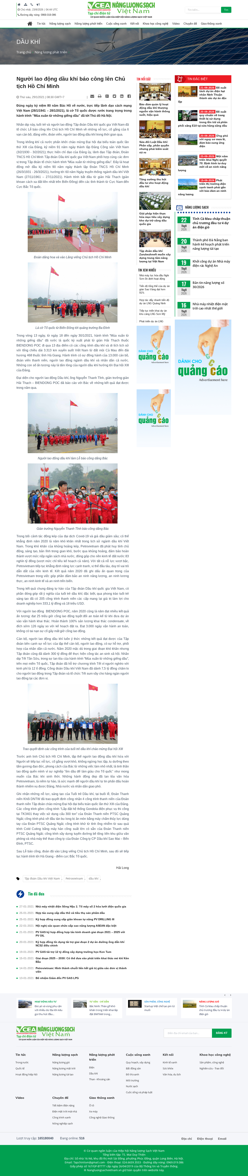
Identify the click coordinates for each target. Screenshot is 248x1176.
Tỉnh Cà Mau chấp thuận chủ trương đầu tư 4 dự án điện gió (211, 223)
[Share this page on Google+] (107, 96)
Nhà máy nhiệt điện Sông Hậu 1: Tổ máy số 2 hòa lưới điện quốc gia (81, 906)
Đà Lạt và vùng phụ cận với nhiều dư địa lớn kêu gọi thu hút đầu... (48, 1010)
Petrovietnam (74, 878)
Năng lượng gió (209, 1001)
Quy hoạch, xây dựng (138, 1062)
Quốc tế (20, 1068)
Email (222, 1139)
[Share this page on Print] (99, 96)
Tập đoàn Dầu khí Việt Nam (42, 878)
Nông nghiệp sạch (62, 1123)
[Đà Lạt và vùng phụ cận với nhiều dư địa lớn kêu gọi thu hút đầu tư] (25, 1007)
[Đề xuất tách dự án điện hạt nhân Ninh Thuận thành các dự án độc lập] (187, 91)
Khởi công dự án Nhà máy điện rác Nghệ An (211, 263)
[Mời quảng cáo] (38, 4)
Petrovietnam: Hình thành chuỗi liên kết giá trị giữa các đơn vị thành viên (81, 970)
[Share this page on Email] (92, 96)
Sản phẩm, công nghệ (157, 1001)
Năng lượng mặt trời (63, 1068)
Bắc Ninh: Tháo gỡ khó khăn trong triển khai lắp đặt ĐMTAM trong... (104, 1010)
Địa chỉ (186, 1139)
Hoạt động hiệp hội (26, 1074)
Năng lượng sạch (60, 23)
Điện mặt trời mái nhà (64, 1111)
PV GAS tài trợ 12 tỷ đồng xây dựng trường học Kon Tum (73, 951)
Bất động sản (133, 1068)
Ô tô (91, 1105)
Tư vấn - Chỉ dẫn (99, 1001)
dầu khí (93, 878)
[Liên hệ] (32, 4)
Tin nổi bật (144, 79)
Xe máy (93, 1111)
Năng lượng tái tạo (62, 1074)
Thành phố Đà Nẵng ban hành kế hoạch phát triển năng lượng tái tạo (211, 244)
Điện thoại (205, 1139)
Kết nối (134, 23)
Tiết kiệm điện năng (63, 1105)
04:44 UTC (52, 9)
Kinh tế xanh (170, 1062)
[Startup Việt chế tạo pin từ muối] (135, 1007)
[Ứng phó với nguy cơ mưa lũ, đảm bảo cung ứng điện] (187, 139)
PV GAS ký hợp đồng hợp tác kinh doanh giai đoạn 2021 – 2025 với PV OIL (80, 934)
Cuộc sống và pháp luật (139, 1092)
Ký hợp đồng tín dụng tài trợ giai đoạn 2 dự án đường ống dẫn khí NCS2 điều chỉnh (80, 943)
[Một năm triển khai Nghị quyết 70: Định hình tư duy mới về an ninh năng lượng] (187, 160)
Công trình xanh (61, 1117)
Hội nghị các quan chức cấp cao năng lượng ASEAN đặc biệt (76, 925)
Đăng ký (221, 1033)
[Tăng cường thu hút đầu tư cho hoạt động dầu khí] (155, 167)
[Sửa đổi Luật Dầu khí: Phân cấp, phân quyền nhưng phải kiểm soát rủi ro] (155, 129)
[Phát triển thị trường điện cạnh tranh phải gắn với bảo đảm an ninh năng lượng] (187, 184)
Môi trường (132, 1080)
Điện (91, 1067)
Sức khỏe (168, 1068)
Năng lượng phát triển (88, 23)
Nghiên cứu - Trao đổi (212, 1068)
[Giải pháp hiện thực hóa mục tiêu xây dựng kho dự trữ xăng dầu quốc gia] (155, 201)
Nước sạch (132, 1086)
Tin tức (41, 23)
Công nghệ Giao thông (102, 1117)
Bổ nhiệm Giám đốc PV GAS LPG (57, 978)
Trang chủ (23, 52)
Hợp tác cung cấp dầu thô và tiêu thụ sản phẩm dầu (70, 912)
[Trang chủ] (19, 4)
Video (176, 23)
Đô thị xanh (132, 1074)
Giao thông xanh (211, 23)
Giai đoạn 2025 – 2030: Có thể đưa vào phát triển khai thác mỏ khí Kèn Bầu (82, 960)
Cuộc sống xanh (116, 23)
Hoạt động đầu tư (46, 1001)
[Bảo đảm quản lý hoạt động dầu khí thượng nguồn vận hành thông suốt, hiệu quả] (155, 92)
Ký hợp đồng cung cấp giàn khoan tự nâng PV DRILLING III (75, 919)
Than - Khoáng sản (99, 1079)
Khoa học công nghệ (155, 23)
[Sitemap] (25, 4)
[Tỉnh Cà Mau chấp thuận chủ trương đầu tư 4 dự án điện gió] (189, 1007)
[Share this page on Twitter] (114, 96)
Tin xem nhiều (147, 270)
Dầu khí (93, 1073)
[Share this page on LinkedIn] (121, 96)
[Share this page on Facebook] (129, 96)
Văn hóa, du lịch (172, 1074)
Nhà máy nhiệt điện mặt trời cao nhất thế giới (210, 306)
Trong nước (22, 1062)
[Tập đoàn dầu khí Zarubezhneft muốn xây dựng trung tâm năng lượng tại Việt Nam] (155, 238)
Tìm (226, 9)
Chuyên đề (190, 23)
